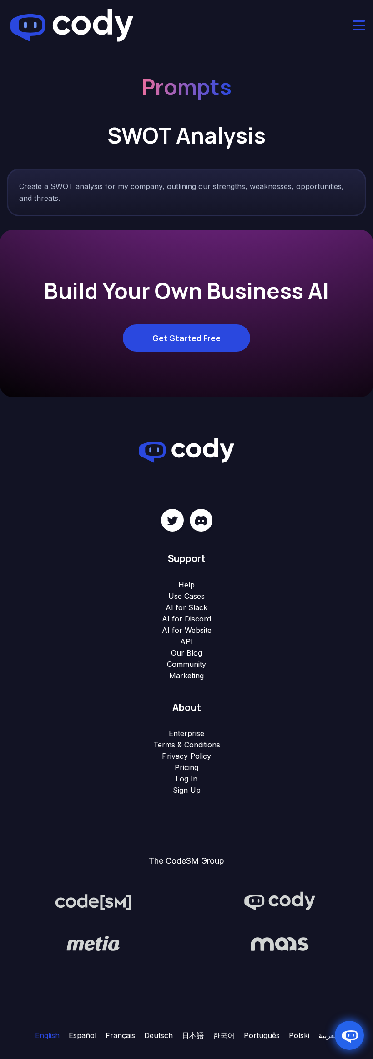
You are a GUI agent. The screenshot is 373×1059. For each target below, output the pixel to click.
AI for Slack (186, 607)
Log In (186, 778)
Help (186, 584)
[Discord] (201, 520)
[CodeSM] (93, 901)
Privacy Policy (186, 756)
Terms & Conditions (186, 744)
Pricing (186, 767)
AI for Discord (186, 618)
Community (186, 664)
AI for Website (187, 630)
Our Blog (186, 652)
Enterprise (186, 733)
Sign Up (187, 790)
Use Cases (186, 596)
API (186, 641)
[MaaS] (280, 943)
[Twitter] (172, 520)
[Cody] (280, 901)
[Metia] (93, 943)
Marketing (186, 675)
